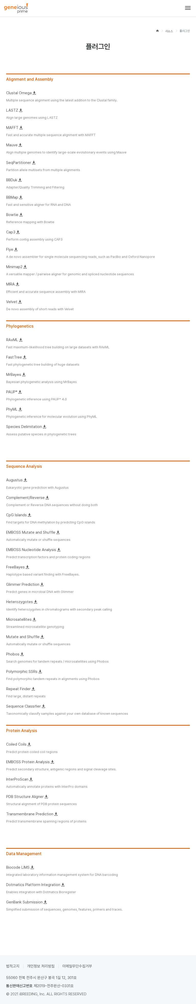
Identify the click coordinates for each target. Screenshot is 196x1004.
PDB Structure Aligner (25, 796)
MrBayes (13, 374)
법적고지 (12, 966)
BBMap (12, 197)
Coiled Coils (16, 744)
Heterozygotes (19, 602)
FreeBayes (15, 567)
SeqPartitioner (18, 162)
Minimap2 (14, 267)
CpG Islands (16, 515)
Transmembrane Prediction (29, 814)
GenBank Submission (24, 902)
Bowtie (12, 214)
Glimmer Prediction (22, 584)
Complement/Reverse (25, 497)
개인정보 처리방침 (41, 966)
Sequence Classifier (23, 706)
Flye (9, 249)
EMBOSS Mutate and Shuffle (30, 532)
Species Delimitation (24, 426)
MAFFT (12, 127)
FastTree (14, 357)
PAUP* (11, 392)
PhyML (12, 409)
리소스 (169, 31)
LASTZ (12, 110)
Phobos (12, 654)
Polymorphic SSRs (22, 671)
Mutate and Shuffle (23, 637)
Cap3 (10, 232)
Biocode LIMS (18, 867)
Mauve (12, 145)
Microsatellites (19, 619)
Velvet (11, 302)
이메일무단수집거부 (77, 966)
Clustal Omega (19, 93)
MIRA (10, 284)
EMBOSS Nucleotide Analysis (31, 549)
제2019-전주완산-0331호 (54, 986)
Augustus (14, 480)
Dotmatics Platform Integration (33, 884)
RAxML (12, 340)
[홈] (157, 31)
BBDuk (11, 180)
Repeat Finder (18, 689)
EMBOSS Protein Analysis (28, 762)
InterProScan (17, 779)
